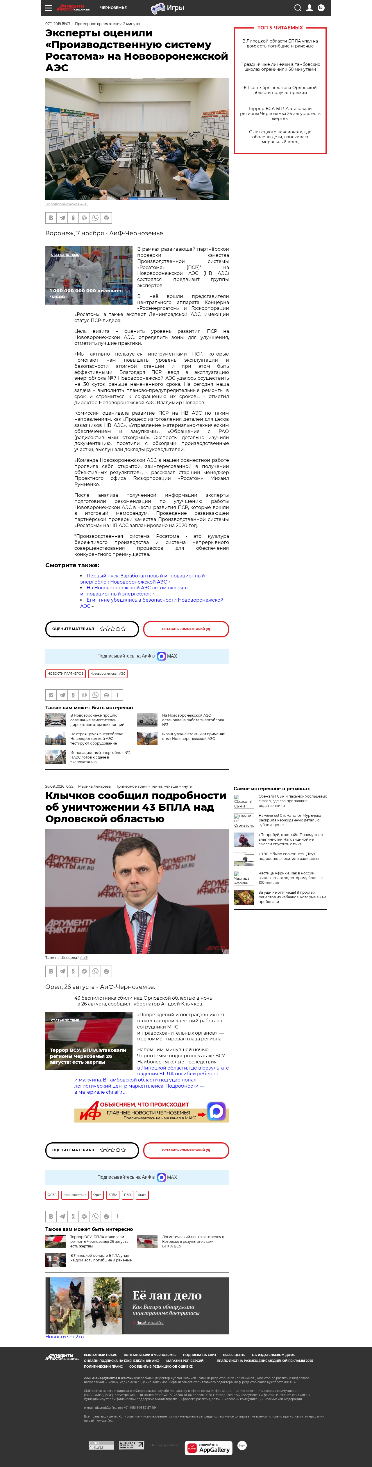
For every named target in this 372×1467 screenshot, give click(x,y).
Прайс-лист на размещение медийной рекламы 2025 (265, 1361)
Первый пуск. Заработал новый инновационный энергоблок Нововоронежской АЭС (142, 579)
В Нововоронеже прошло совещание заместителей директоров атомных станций (97, 720)
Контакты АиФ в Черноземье (150, 1355)
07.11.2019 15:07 (57, 24)
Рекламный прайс (100, 1355)
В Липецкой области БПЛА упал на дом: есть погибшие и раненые (280, 44)
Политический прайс (103, 1367)
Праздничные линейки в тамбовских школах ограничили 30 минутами (280, 67)
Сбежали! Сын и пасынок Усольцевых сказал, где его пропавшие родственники (293, 801)
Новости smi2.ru (64, 1336)
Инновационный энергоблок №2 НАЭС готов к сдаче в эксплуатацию (100, 757)
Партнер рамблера (164, 1445)
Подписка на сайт (199, 1355)
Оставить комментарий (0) (186, 629)
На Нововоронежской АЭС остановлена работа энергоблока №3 (193, 720)
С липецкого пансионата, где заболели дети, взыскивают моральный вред (280, 137)
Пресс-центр (234, 1355)
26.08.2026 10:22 (59, 786)
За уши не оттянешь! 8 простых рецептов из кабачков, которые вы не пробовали (292, 897)
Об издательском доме (273, 1355)
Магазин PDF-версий (184, 1361)
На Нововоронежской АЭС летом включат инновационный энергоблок (134, 591)
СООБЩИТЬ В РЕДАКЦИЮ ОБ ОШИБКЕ (161, 1367)
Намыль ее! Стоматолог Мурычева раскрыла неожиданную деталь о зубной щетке (290, 820)
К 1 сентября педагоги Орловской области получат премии (280, 90)
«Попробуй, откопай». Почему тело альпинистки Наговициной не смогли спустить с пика (291, 839)
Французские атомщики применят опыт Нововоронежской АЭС (193, 736)
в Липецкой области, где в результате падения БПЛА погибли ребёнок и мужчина (151, 1074)
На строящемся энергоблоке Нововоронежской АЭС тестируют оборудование (96, 738)
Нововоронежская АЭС (66, 204)
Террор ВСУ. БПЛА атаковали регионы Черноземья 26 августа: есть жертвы (280, 113)
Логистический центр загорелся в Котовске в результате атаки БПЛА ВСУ (193, 1241)
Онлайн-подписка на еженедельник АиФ (122, 1361)
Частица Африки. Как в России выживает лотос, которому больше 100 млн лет (291, 878)
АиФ (84, 957)
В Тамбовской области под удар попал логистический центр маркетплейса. (135, 1083)
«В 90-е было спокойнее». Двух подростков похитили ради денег (289, 856)
